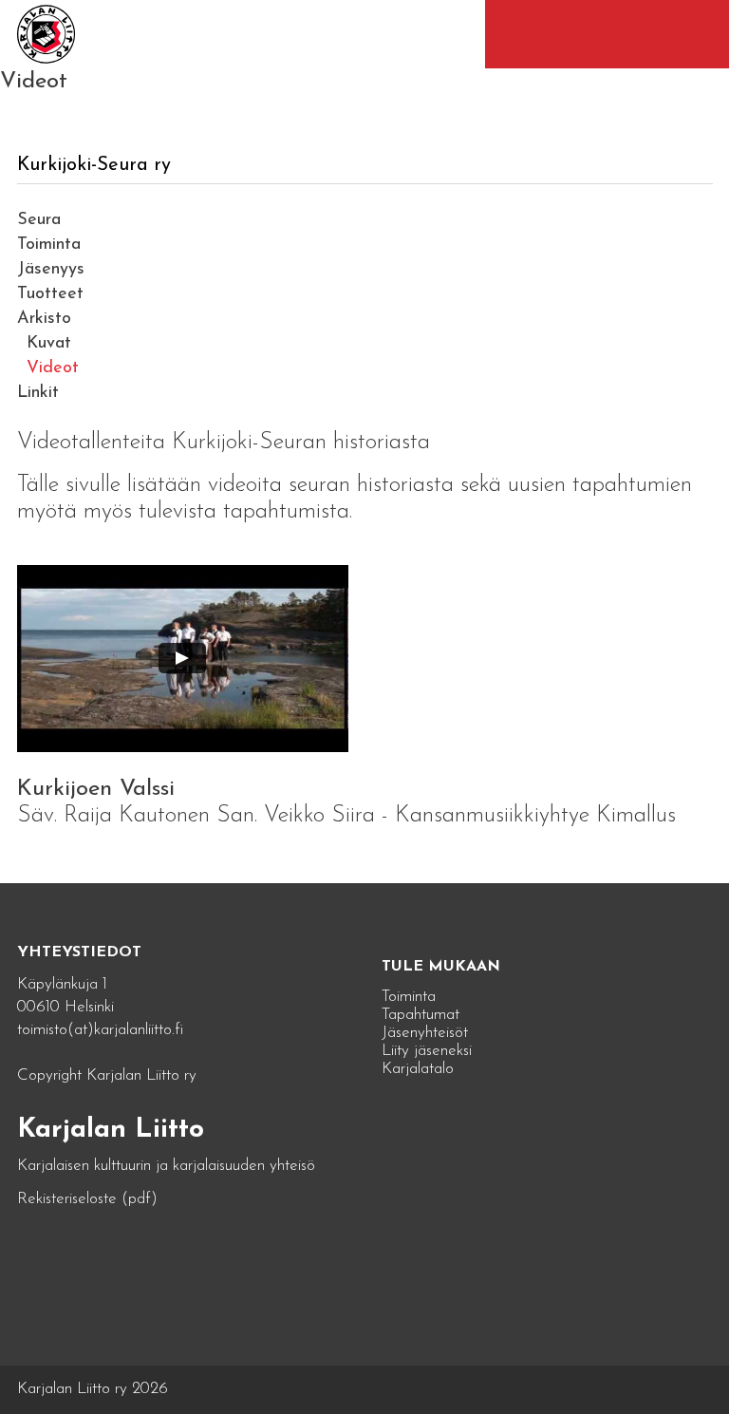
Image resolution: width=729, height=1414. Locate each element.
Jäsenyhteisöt (425, 1033)
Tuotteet (50, 294)
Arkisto (44, 319)
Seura (39, 220)
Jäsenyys (50, 269)
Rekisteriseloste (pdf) (87, 1199)
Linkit (38, 393)
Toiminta (49, 245)
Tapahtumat (420, 1015)
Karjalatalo (418, 1069)
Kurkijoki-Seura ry (94, 165)
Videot (53, 368)
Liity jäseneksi (427, 1051)
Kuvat (49, 343)
